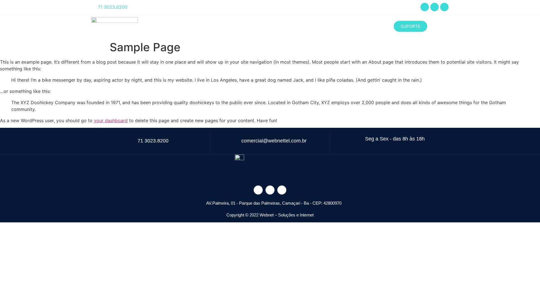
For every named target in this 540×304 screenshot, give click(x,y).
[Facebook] (424, 7)
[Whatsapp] (444, 7)
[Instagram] (434, 7)
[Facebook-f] (258, 190)
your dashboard (111, 120)
